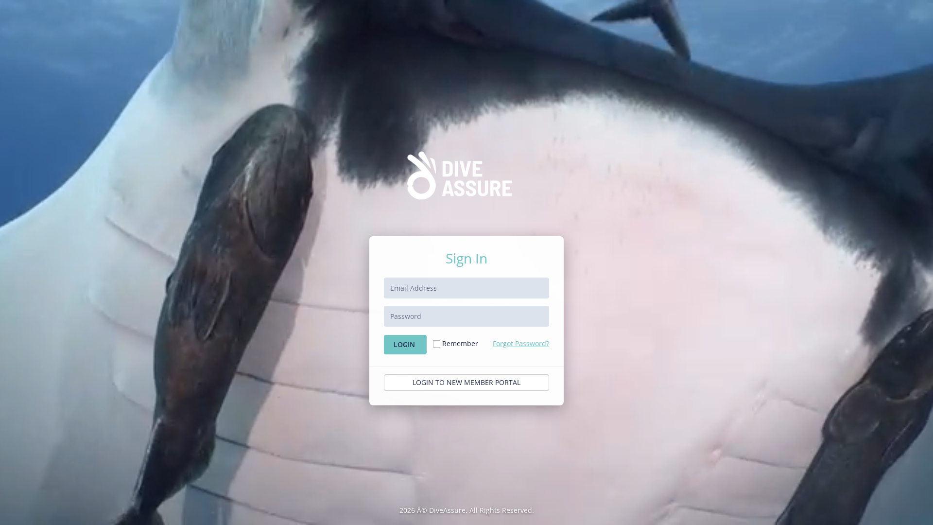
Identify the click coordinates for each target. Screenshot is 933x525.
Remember (460, 343)
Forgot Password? (521, 343)
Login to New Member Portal (466, 382)
